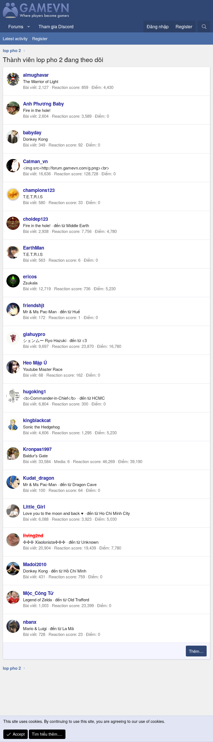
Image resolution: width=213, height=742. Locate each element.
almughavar (36, 74)
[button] (28, 26)
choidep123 (35, 218)
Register (39, 38)
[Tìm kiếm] (204, 26)
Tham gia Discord (56, 26)
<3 (84, 340)
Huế (76, 311)
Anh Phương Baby (43, 103)
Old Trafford (78, 599)
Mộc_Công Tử (38, 593)
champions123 (39, 190)
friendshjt (33, 305)
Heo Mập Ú (35, 362)
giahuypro (34, 334)
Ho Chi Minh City (114, 513)
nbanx (29, 621)
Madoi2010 (34, 564)
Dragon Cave (84, 484)
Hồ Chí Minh (75, 571)
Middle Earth (77, 225)
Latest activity (15, 38)
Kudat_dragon (38, 477)
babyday (32, 132)
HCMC (98, 398)
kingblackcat (37, 420)
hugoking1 (34, 391)
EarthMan (33, 247)
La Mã (68, 628)
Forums (15, 26)
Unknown (89, 542)
